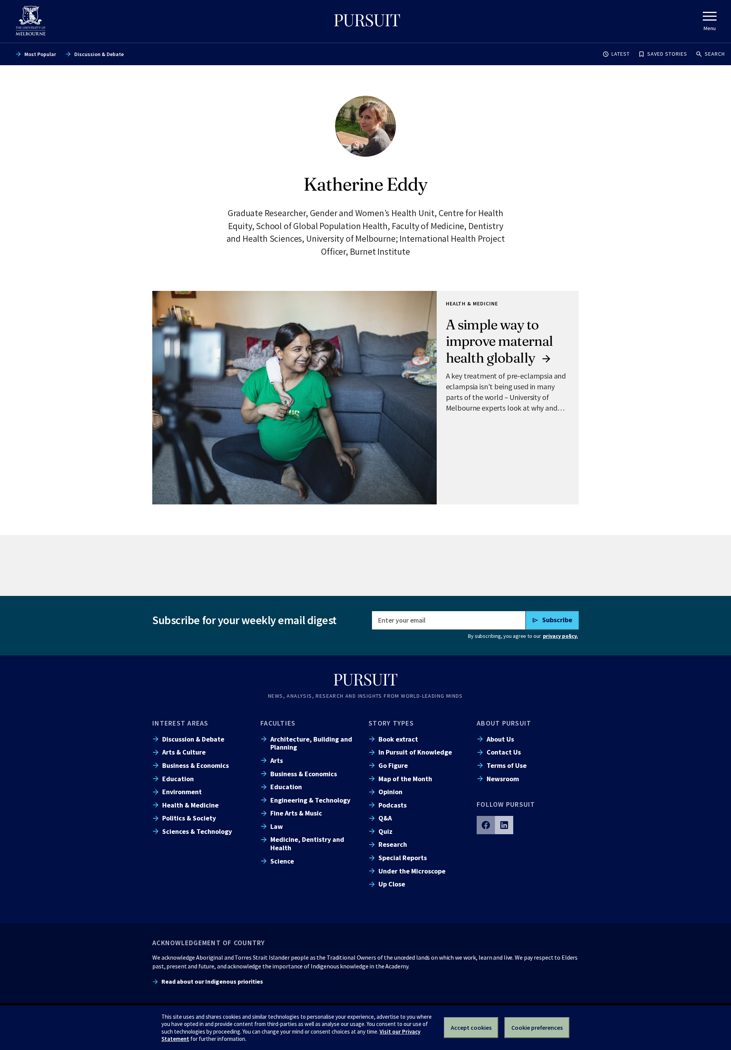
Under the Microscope (411, 871)
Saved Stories (667, 53)
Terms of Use (507, 765)
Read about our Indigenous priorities (212, 981)
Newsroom (503, 778)
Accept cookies (471, 1027)
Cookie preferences (537, 1027)
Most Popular (40, 54)
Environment (182, 791)
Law (276, 826)
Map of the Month (405, 778)
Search (715, 53)
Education (178, 778)
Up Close (391, 884)
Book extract (398, 739)
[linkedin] (504, 825)
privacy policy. (560, 636)
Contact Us (504, 752)
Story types (391, 723)
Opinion (390, 791)
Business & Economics (195, 765)
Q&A (385, 818)
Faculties (277, 723)
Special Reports (402, 857)
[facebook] (486, 825)
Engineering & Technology (310, 800)
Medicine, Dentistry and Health (307, 843)
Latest (620, 53)
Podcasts (392, 805)
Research (392, 844)
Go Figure (393, 765)
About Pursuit (504, 723)
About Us (500, 739)
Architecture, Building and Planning (311, 743)
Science (282, 861)
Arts (276, 760)
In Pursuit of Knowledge (415, 752)
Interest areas (180, 723)
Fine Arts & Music (296, 813)
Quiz (385, 831)
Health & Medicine (190, 805)
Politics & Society (189, 818)
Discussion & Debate (99, 54)
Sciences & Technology (197, 831)
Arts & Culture (184, 752)
